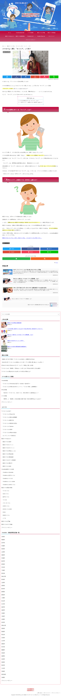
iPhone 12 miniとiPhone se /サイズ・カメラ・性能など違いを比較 (17, 365)
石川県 (3, 604)
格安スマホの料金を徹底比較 (14, 322)
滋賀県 (3, 610)
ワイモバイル (6, 490)
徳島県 (3, 643)
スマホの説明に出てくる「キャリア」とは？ (29, 100)
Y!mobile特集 (4, 380)
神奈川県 (3, 576)
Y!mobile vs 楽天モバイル (9, 475)
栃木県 (3, 561)
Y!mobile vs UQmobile (8, 472)
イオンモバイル (6, 503)
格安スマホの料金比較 (8, 454)
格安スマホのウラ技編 (6, 524)
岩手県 (3, 542)
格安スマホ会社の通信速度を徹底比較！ (17, 346)
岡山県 (3, 634)
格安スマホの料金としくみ (9, 450)
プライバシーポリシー (6, 402)
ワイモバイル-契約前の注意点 (10, 423)
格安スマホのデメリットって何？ (16, 340)
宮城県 (3, 545)
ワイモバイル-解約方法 (8, 420)
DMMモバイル (6, 515)
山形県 (3, 552)
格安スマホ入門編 (6, 243)
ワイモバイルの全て (6, 411)
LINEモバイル (6, 506)
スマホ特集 (4, 395)
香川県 (3, 646)
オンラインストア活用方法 (9, 435)
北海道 (3, 536)
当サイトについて (47, 692)
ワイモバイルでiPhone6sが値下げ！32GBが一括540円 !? (16, 383)
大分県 (3, 668)
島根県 (3, 631)
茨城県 (3, 558)
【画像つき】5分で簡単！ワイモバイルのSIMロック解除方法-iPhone (17, 359)
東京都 (3, 573)
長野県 (3, 585)
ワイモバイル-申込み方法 (9, 414)
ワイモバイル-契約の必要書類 (10, 417)
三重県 (3, 597)
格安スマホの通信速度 (8, 457)
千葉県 (3, 570)
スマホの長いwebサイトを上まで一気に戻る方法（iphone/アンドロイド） (25, 328)
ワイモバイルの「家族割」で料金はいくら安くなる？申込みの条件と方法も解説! (20, 368)
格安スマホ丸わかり (6, 438)
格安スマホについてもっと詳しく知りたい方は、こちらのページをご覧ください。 (22, 238)
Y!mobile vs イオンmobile (9, 481)
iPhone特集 (4, 389)
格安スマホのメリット (8, 444)
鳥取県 (3, 628)
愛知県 (3, 594)
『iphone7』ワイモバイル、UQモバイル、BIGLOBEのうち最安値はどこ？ (21, 392)
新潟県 (3, 579)
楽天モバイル (6, 496)
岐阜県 (3, 588)
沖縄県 (3, 677)
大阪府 (3, 616)
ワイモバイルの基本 (7, 429)
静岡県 (3, 591)
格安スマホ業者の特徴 (6, 487)
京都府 (3, 613)
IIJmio (4, 512)
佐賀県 (3, 659)
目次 (28, 98)
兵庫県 (3, 619)
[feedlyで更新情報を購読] (16, 258)
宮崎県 (3, 671)
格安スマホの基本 (7, 441)
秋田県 (3, 548)
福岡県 (3, 656)
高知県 (3, 653)
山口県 (3, 640)
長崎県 (3, 662)
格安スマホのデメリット (8, 447)
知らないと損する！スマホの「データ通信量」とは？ (20, 334)
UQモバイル (6, 493)
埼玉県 (3, 567)
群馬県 (3, 564)
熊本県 (3, 665)
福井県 (3, 607)
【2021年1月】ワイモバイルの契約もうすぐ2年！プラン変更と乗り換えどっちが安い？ (22, 362)
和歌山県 (3, 625)
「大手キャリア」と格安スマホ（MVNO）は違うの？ (31, 102)
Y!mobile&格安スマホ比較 (7, 469)
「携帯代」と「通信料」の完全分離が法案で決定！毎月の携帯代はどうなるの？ (22, 399)
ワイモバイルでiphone (8, 426)
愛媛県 (3, 650)
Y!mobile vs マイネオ (8, 478)
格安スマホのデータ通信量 (9, 460)
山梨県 (3, 582)
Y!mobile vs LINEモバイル (9, 484)
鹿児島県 (3, 674)
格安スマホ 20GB (7, 466)
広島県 (3, 637)
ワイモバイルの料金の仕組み (10, 432)
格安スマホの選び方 (7, 463)
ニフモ (4, 518)
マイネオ (5, 499)
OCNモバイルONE (7, 509)
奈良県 (3, 622)
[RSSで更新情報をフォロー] (45, 258)
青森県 (3, 539)
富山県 (3, 601)
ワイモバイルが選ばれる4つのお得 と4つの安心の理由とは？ (16, 371)
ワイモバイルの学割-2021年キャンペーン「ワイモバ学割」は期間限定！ (20, 386)
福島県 (3, 555)
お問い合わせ (39, 692)
